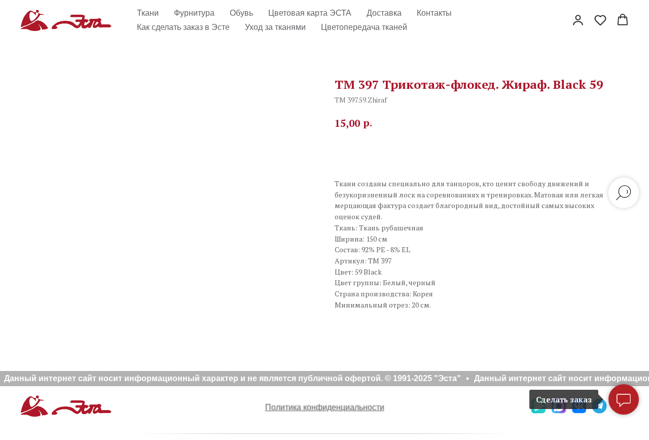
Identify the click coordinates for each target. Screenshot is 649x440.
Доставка (384, 13)
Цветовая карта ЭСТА (309, 13)
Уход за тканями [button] (275, 27)
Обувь (241, 13)
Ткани (148, 13)
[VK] (579, 411)
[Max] (558, 411)
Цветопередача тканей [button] (364, 27)
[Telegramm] (599, 411)
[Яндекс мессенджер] (538, 411)
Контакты (434, 13)
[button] (578, 20)
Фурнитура (194, 13)
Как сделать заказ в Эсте (183, 27)
